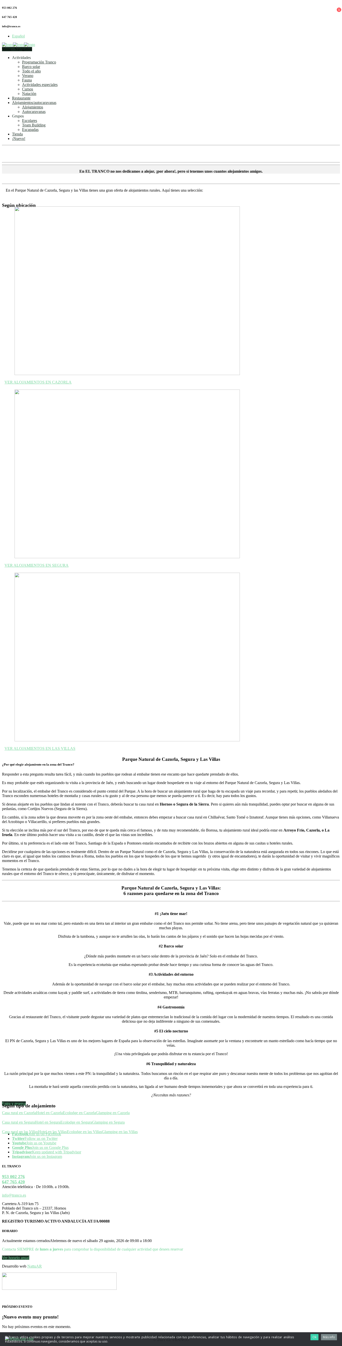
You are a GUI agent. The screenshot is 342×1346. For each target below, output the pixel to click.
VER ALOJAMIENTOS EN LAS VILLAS (40, 748)
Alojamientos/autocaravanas (34, 102)
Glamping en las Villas (120, 1132)
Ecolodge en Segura (76, 1122)
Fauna (27, 80)
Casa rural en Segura (18, 1122)
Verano (27, 75)
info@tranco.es (14, 1195)
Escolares (29, 120)
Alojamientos (32, 107)
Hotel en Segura (47, 1122)
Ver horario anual (15, 1258)
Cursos (27, 89)
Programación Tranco (39, 62)
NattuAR (34, 1266)
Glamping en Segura (108, 1122)
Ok (314, 1337)
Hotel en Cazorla (49, 1113)
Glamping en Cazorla (113, 1113)
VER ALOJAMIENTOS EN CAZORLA (38, 382)
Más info (329, 1337)
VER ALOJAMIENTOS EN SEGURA (37, 565)
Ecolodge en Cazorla (79, 1113)
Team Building (34, 125)
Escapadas (30, 129)
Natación (29, 93)
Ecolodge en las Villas (84, 1132)
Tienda (17, 134)
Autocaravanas (34, 111)
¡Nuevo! (18, 138)
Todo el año (31, 71)
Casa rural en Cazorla (19, 1113)
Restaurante (21, 98)
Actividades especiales (40, 84)
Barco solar (31, 66)
